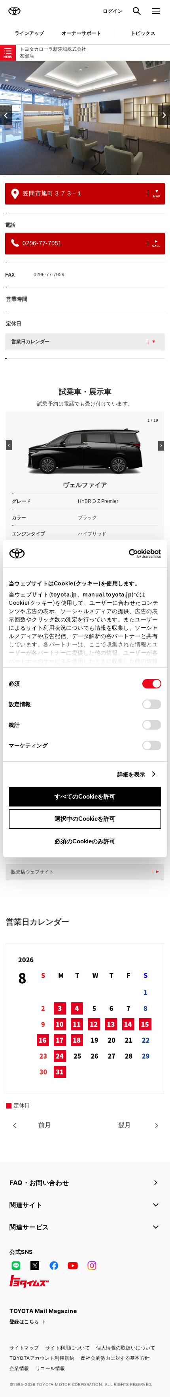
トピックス (143, 33)
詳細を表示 (131, 774)
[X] (34, 1265)
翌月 (124, 1125)
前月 (44, 1125)
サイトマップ (24, 1348)
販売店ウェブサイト (32, 872)
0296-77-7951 (42, 243)
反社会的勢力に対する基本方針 (115, 1358)
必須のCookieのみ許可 (85, 841)
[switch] (151, 704)
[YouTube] (72, 1265)
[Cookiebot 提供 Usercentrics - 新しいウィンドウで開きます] (126, 553)
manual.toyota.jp (107, 594)
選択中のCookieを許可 (85, 818)
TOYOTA (14, 11)
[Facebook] (53, 1265)
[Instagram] (91, 1265)
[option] (85, 118)
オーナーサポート (81, 33)
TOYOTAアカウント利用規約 (41, 1358)
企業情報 (19, 1368)
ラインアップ (29, 33)
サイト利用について (67, 1348)
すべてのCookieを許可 (85, 796)
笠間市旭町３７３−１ (53, 193)
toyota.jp (64, 594)
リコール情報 (50, 1368)
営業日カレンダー (30, 341)
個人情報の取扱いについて (125, 1348)
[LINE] (15, 1265)
